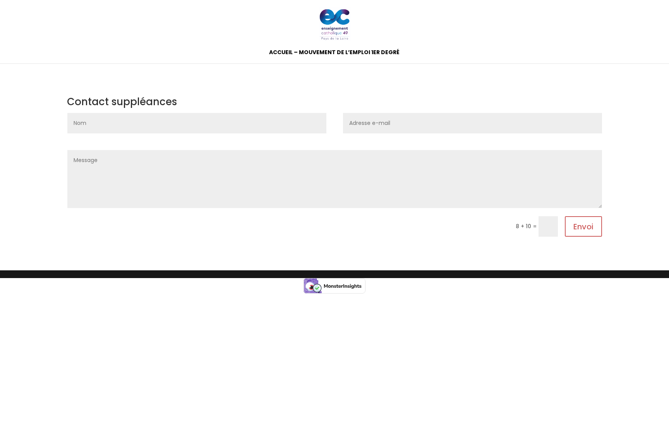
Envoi (583, 226)
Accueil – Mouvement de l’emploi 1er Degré (334, 53)
